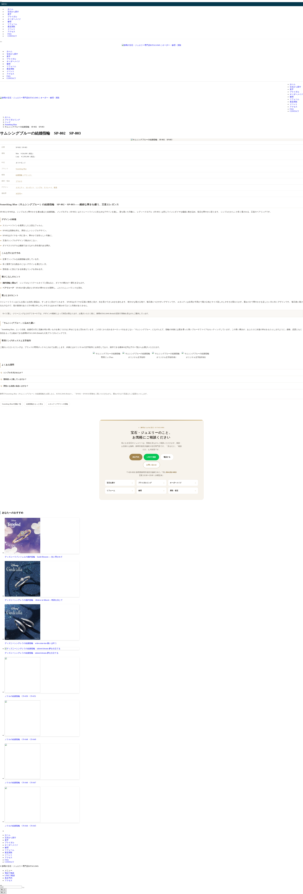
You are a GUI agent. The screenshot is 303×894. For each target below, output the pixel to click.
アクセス (8, 857)
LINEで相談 (151, 457)
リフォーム (120, 490)
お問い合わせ (151, 465)
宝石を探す (120, 483)
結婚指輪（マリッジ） (24, 175)
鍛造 (55, 187)
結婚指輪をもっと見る (34, 404)
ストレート (48, 187)
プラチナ (19, 181)
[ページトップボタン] (1, 885)
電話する (167, 457)
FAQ (7, 860)
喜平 (7, 840)
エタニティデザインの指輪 (58, 404)
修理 (151, 490)
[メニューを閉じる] (1, 1)
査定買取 (8, 853)
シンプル (39, 187)
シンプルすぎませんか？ (13, 373)
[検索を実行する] (23, 887)
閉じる (3, 890)
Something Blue (21, 169)
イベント (8, 855)
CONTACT (12, 36)
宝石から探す (10, 838)
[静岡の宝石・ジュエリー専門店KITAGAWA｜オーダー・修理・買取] (151, 45)
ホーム (7, 835)
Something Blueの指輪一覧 (11, 404)
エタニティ (20, 187)
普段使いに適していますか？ (15, 379)
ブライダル (9, 843)
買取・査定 (183, 490)
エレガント (30, 187)
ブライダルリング (151, 483)
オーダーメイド (14, 19)
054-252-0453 (171, 472)
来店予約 (135, 457)
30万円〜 (19, 194)
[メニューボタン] (1, 41)
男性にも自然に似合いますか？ (15, 386)
